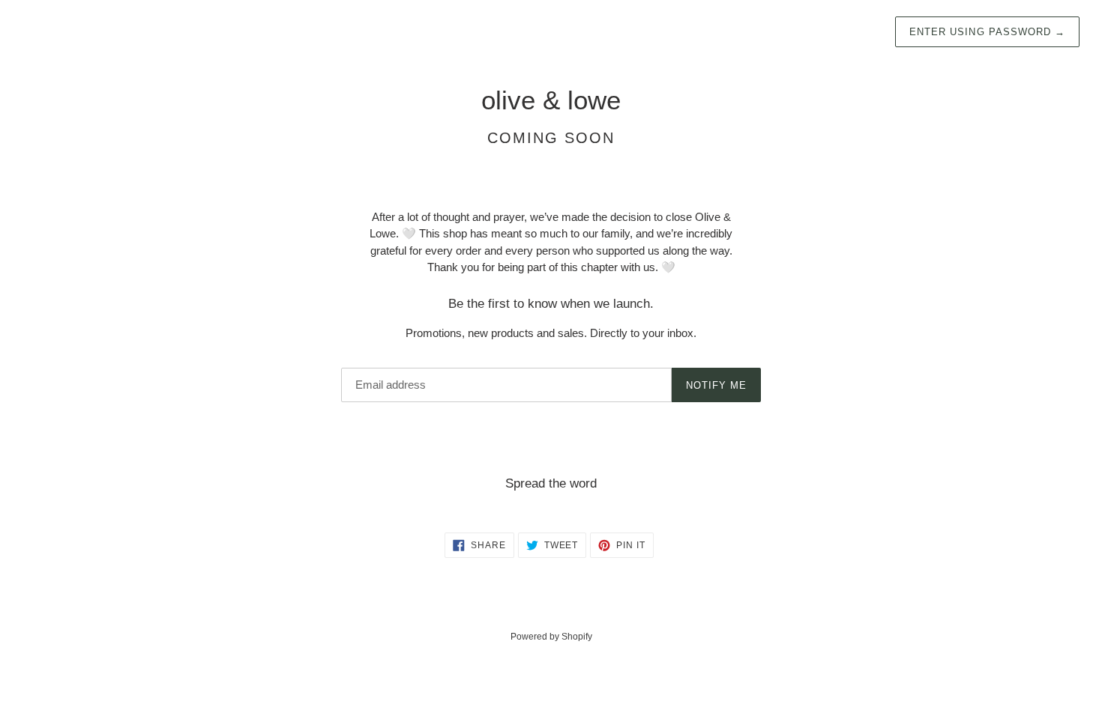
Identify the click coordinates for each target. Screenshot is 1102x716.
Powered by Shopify (551, 636)
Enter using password (987, 31)
